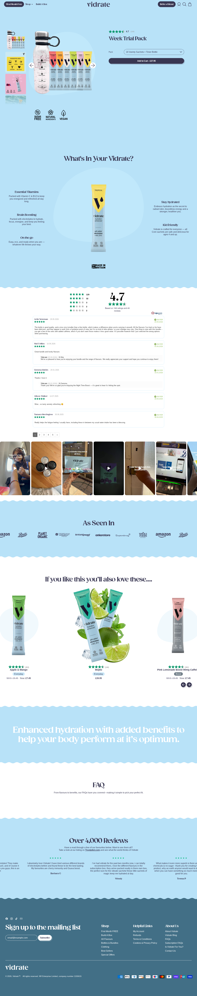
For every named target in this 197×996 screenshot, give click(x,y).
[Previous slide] (32, 65)
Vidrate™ (17, 976)
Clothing (105, 947)
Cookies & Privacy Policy (145, 943)
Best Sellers (107, 951)
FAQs (167, 939)
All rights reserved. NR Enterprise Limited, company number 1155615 (52, 976)
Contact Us (170, 951)
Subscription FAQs (174, 943)
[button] (184, 4)
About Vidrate (171, 931)
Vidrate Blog (171, 935)
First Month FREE (109, 931)
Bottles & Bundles (109, 943)
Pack (111, 52)
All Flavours (107, 939)
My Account (138, 931)
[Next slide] (93, 65)
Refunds (137, 935)
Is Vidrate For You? (174, 947)
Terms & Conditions (142, 939)
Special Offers (108, 955)
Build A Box (41, 4)
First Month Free (14, 4)
